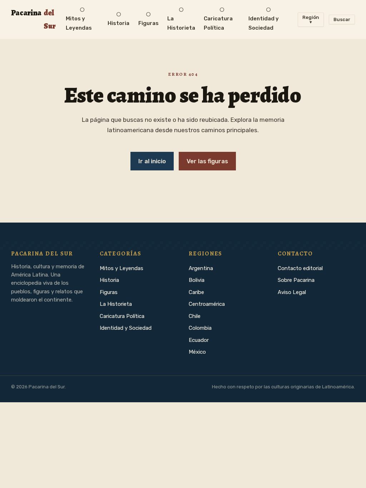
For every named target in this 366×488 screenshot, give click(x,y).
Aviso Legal (292, 292)
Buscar (341, 19)
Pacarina (33, 19)
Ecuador (199, 340)
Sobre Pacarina (296, 280)
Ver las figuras (207, 161)
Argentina (201, 268)
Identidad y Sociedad (126, 328)
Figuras (109, 292)
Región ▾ (310, 20)
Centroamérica (207, 304)
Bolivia (196, 280)
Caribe (196, 292)
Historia (109, 280)
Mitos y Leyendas (121, 268)
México (197, 352)
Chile (195, 316)
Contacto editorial (300, 268)
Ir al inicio (152, 161)
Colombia (200, 328)
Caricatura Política (122, 316)
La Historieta (116, 304)
